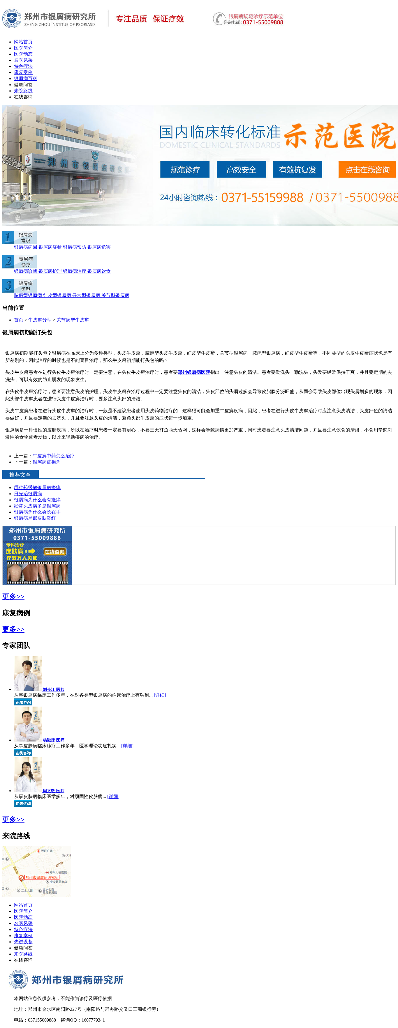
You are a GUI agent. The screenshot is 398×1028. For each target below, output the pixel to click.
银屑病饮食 (99, 271)
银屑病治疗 (75, 271)
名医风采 (23, 60)
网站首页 (23, 41)
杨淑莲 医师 (53, 740)
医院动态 (23, 54)
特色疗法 (23, 66)
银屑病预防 (75, 247)
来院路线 (23, 90)
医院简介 (23, 47)
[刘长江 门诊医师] (28, 689)
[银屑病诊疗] (19, 266)
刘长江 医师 (53, 689)
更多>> (13, 596)
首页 (18, 319)
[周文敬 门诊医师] (28, 790)
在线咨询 (23, 96)
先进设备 (23, 941)
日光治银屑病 (28, 493)
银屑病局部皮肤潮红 (35, 518)
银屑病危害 (99, 247)
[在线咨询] (37, 583)
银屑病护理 (50, 271)
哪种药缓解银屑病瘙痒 (37, 487)
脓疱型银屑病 (28, 295)
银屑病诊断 (26, 271)
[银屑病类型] (19, 291)
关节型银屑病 (115, 295)
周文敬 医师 (53, 791)
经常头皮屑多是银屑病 (37, 505)
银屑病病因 (26, 247)
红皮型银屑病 (57, 295)
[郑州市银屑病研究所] (144, 32)
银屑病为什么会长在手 (37, 511)
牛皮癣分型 (40, 319)
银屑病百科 (25, 78)
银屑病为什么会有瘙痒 (37, 499)
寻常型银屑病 (86, 295)
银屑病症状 (50, 247)
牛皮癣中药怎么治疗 (54, 455)
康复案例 (23, 72)
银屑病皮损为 (47, 461)
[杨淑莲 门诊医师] (28, 739)
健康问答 (23, 84)
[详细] (160, 695)
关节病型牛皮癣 (73, 319)
